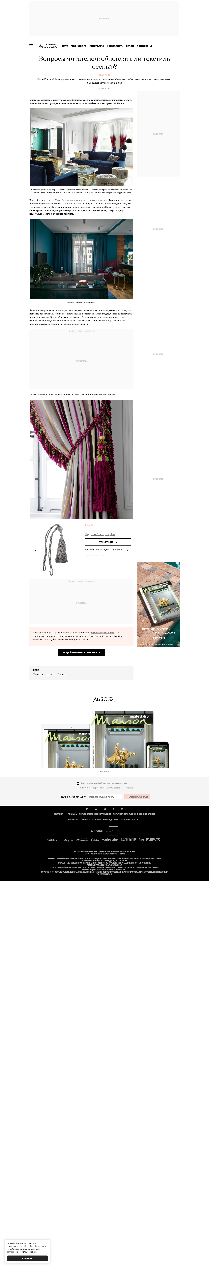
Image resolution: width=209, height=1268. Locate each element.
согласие (89, 783)
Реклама (72, 814)
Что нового (79, 46)
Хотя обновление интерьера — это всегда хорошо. (81, 200)
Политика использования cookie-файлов (134, 814)
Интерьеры (96, 46)
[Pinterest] (122, 809)
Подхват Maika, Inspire (100, 534)
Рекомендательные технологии (84, 820)
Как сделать (115, 46)
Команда (58, 814)
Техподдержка (110, 820)
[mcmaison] (48, 46)
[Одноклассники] (113, 809)
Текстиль (38, 674)
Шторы (50, 674)
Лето (65, 46)
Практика (105, 75)
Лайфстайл (144, 46)
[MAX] (87, 809)
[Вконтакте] (96, 809)
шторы (63, 310)
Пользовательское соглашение (95, 814)
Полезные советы (129, 820)
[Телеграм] (104, 809)
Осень (61, 674)
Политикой (87, 787)
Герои (130, 46)
